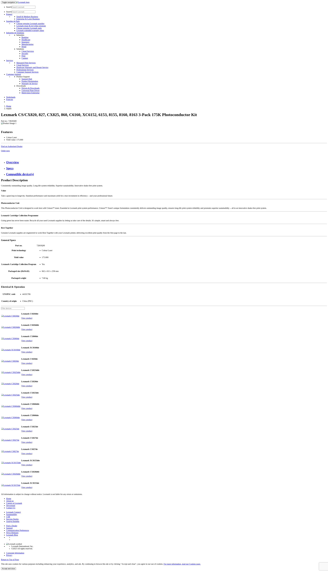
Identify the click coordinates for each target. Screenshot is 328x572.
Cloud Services (28, 51)
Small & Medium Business (27, 17)
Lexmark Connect (13, 512)
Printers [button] (9, 14)
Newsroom (10, 505)
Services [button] (9, 60)
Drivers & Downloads (30, 88)
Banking (25, 37)
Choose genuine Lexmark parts (29, 28)
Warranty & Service (30, 83)
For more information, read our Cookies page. (182, 564)
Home (8, 106)
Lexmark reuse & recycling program (31, 26)
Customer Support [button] (13, 74)
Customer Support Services (27, 72)
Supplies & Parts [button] (13, 21)
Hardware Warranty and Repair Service (32, 67)
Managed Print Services (26, 63)
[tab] (166, 162)
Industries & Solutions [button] (15, 33)
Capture (25, 58)
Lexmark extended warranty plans (30, 30)
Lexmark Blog (12, 535)
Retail (24, 47)
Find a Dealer (11, 526)
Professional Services (25, 70)
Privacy (9, 555)
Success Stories (12, 519)
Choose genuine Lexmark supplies (30, 23)
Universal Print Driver (30, 90)
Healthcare (26, 40)
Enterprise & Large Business (28, 19)
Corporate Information (15, 553)
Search (9, 7)
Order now (5, 151)
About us (10, 501)
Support (9, 528)
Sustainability (11, 514)
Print (23, 56)
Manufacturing (27, 44)
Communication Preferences (17, 530)
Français (9, 99)
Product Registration (30, 81)
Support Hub (27, 79)
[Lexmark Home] (22, 2)
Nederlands (10, 97)
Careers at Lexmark (14, 503)
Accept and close (8, 569)
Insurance (25, 42)
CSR (8, 517)
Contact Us (10, 508)
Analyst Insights (12, 521)
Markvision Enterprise (30, 93)
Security (25, 53)
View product (26, 318)
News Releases (12, 533)
